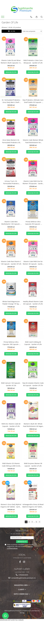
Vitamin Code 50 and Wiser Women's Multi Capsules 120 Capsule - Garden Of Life (11, 61)
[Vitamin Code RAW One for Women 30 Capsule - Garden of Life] (33, 248)
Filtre (12, 31)
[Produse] (3, 17)
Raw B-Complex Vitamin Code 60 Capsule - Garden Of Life (33, 384)
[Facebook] (20, 562)
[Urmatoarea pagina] (39, 522)
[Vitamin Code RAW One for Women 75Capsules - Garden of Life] (33, 168)
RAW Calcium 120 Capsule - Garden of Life (11, 384)
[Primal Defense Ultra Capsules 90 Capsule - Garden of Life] (33, 208)
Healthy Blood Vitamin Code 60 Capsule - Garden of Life (33, 302)
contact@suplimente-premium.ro (23, 578)
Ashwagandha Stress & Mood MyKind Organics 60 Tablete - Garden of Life (33, 505)
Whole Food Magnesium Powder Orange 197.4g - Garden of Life (11, 302)
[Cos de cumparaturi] (36, 17)
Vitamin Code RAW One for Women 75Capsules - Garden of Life (33, 182)
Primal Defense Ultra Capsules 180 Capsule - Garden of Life (11, 343)
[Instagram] (24, 562)
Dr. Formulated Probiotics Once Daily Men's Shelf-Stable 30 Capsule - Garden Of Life (11, 101)
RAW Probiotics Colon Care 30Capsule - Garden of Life (33, 61)
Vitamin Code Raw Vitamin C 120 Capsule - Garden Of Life (11, 262)
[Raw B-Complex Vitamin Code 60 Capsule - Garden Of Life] (33, 370)
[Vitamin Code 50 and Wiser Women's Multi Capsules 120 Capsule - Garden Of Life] (11, 47)
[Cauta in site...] (41, 17)
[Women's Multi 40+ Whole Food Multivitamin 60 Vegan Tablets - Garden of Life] (33, 411)
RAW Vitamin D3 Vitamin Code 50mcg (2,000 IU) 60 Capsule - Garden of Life (11, 464)
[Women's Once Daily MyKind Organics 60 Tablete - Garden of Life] (11, 491)
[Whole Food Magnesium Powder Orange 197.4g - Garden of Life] (11, 288)
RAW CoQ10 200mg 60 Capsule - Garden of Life (33, 343)
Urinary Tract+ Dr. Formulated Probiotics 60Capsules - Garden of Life (11, 182)
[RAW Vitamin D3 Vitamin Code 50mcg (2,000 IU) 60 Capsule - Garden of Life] (11, 451)
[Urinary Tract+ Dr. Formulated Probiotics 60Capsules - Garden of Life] (11, 168)
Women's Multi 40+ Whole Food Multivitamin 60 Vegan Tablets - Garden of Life (33, 425)
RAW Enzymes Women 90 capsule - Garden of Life (33, 464)
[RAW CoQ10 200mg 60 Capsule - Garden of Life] (33, 329)
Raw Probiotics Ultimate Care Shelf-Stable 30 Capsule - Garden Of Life (33, 101)
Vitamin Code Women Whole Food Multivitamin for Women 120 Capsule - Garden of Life (33, 141)
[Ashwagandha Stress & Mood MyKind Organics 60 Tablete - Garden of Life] (33, 491)
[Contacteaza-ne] (31, 17)
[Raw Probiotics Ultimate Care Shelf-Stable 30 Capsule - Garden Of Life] (33, 87)
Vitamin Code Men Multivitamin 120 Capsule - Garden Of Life (11, 223)
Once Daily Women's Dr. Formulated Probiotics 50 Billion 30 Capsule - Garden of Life (11, 141)
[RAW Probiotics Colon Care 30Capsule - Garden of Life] (33, 47)
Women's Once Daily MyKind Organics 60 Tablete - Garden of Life (11, 505)
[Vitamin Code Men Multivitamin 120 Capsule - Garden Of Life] (11, 209)
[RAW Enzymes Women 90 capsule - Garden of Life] (33, 450)
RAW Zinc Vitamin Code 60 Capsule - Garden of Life (11, 425)
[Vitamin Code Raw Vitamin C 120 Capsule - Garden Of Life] (11, 248)
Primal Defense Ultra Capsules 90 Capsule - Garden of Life (33, 223)
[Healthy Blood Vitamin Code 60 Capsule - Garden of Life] (33, 288)
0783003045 (23, 575)
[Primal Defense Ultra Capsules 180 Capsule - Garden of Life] (11, 329)
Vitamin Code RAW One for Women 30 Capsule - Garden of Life (33, 262)
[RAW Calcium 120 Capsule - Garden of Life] (11, 369)
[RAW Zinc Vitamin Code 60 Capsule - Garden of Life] (11, 410)
